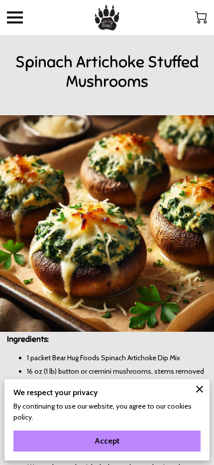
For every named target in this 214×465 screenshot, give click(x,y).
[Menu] (15, 17)
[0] (201, 17)
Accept (107, 441)
